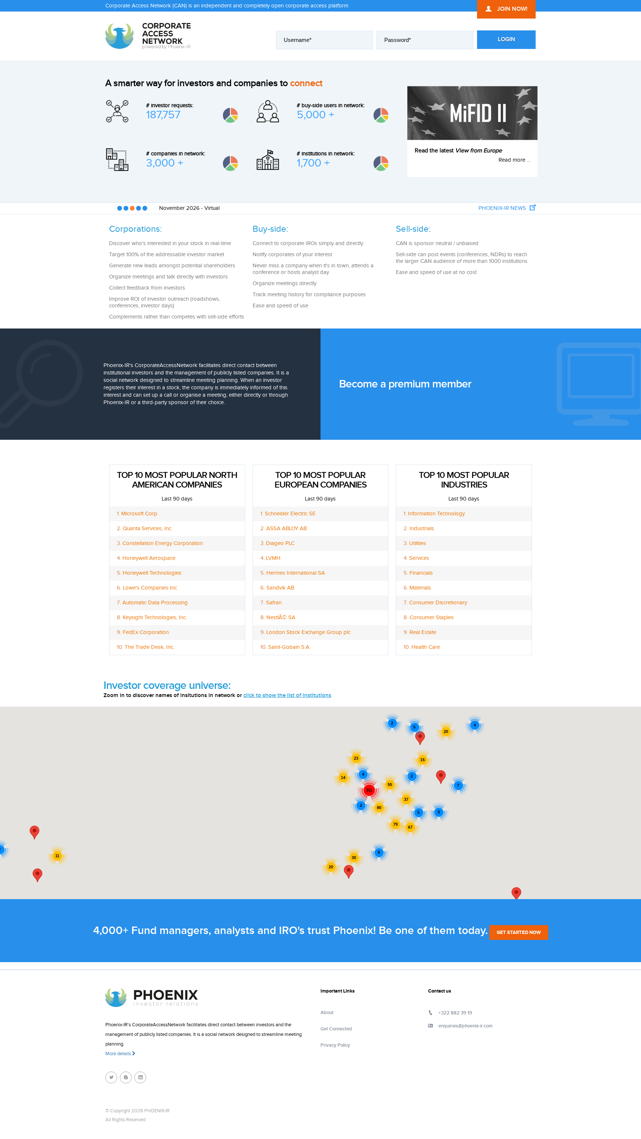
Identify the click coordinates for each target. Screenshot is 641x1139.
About (326, 1013)
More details (118, 1054)
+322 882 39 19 (455, 1013)
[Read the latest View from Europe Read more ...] (472, 113)
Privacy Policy (335, 1045)
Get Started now (519, 932)
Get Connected (336, 1029)
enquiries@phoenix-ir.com (465, 1026)
